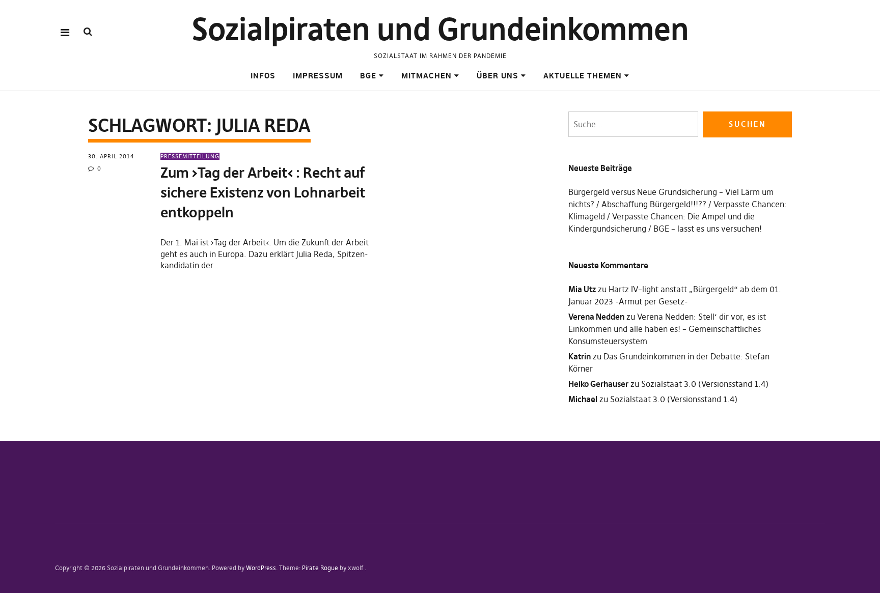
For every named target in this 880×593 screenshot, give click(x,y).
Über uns (497, 75)
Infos (263, 75)
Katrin (579, 356)
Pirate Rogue (320, 568)
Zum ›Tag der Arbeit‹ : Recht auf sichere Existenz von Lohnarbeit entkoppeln (262, 192)
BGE (368, 75)
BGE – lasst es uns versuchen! (707, 228)
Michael (582, 399)
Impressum (318, 75)
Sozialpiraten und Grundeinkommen (440, 29)
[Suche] (87, 31)
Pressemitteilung (189, 156)
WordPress (261, 568)
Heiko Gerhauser (598, 384)
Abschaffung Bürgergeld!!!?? (653, 204)
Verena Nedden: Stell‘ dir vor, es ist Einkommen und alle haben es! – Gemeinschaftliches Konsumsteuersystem (667, 329)
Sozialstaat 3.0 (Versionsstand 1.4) (704, 384)
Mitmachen (426, 75)
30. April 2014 (111, 156)
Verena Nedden (596, 317)
